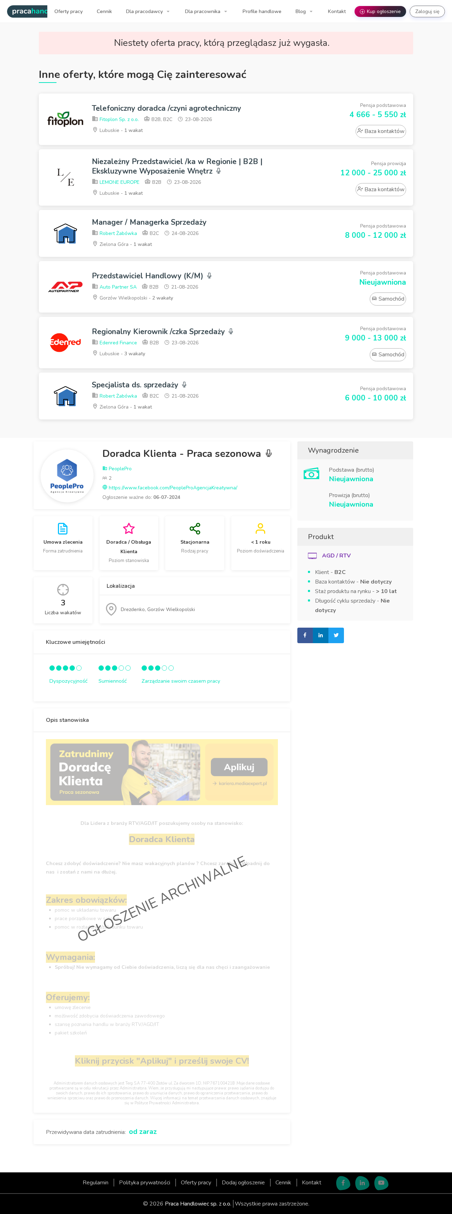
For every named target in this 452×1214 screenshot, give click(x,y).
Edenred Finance (117, 342)
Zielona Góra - (125, 244)
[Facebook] (343, 1183)
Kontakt (337, 11)
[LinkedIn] (362, 1183)
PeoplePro (119, 468)
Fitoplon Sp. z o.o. (118, 119)
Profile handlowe (262, 11)
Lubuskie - (120, 130)
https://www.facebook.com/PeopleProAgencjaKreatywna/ (172, 487)
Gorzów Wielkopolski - (135, 298)
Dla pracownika (203, 11)
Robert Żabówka (117, 233)
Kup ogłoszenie (381, 11)
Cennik (104, 11)
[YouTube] (381, 1183)
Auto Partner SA (117, 287)
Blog (301, 11)
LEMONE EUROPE (118, 182)
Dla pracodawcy (145, 11)
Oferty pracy (68, 11)
